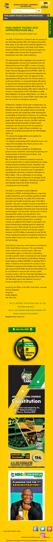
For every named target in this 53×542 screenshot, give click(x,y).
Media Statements (18, 317)
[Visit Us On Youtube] (49, 528)
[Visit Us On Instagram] (42, 535)
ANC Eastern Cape (30, 34)
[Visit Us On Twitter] (42, 528)
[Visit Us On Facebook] (35, 528)
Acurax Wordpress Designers (37, 541)
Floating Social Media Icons (15, 541)
